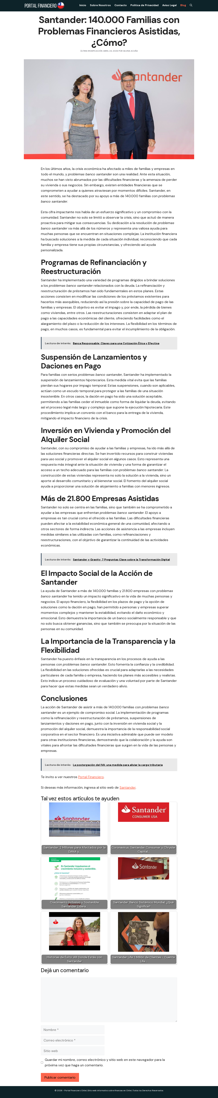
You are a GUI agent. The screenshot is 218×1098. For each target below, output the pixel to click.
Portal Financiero (91, 777)
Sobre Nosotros (100, 5)
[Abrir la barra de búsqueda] (191, 5)
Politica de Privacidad (144, 5)
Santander (128, 787)
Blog (183, 5)
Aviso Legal (169, 5)
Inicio (82, 5)
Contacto (120, 5)
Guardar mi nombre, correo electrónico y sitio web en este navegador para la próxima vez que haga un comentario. (105, 1062)
